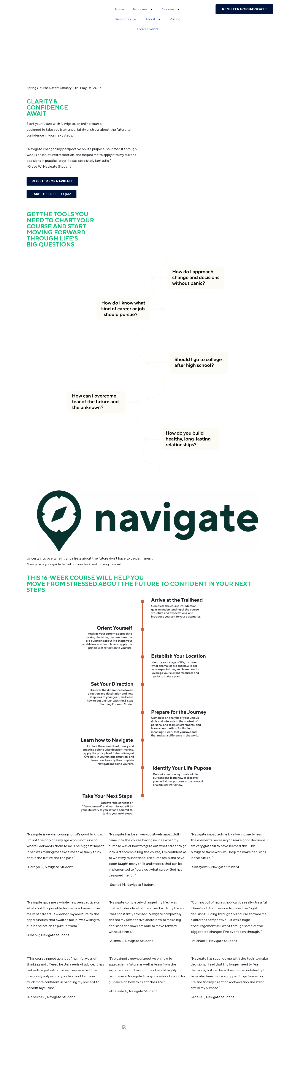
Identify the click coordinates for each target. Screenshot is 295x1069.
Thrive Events (147, 29)
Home (119, 9)
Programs (140, 9)
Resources (123, 19)
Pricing (175, 19)
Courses (168, 9)
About (150, 19)
